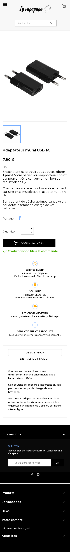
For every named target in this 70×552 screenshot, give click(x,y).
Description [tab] (35, 352)
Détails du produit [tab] (35, 358)
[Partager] (19, 218)
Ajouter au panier (29, 243)
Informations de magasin (16, 528)
